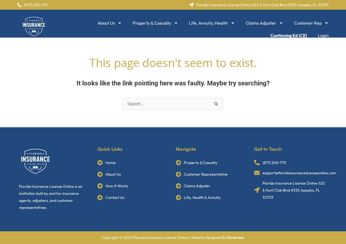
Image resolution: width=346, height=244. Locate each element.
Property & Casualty (152, 23)
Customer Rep (308, 23)
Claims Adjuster (261, 23)
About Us (106, 23)
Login (323, 35)
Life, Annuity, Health (208, 23)
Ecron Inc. (236, 237)
